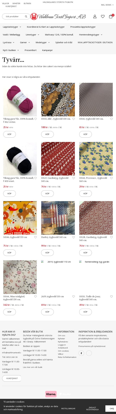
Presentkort (30, 50)
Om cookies (63, 351)
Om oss (61, 335)
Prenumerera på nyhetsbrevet (92, 346)
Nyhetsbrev (63, 341)
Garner (23, 42)
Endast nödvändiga (92, 408)
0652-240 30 (12, 357)
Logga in (62, 345)
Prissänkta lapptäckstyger (83, 26)
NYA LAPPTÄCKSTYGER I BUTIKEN (95, 42)
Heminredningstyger (89, 34)
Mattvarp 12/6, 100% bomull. (59, 34)
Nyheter (16, 3)
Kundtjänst (11, 6)
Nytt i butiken (9, 50)
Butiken (27, 3)
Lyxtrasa (7, 42)
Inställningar (68, 408)
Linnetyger (31, 34)
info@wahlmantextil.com (13, 352)
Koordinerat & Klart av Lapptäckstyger (46, 26)
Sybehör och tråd (63, 42)
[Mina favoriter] (103, 16)
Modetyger (41, 42)
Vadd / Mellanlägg (11, 34)
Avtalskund (63, 347)
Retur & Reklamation (67, 357)
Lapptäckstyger (10, 26)
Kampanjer (47, 50)
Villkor (5, 3)
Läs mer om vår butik (32, 367)
